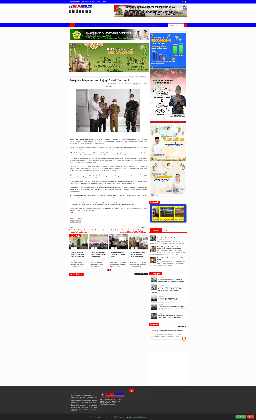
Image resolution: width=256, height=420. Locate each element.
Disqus (145, 274)
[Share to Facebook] (80, 243)
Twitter (182, 1)
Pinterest (79, 221)
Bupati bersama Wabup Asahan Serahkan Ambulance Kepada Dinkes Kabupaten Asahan (138, 256)
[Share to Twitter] (83, 243)
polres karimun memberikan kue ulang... (171, 330)
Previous (70, 242)
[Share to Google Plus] (85, 243)
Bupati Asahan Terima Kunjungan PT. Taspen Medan (118, 254)
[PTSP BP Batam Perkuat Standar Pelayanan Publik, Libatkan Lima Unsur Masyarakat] (154, 316)
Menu (104, 1)
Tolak (250, 417)
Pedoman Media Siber (88, 1)
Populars (156, 230)
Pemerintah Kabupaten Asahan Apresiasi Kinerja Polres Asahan (98, 254)
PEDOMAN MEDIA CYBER (139, 395)
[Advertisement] (168, 369)
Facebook (185, 1)
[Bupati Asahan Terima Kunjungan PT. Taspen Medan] (118, 241)
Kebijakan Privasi (137, 399)
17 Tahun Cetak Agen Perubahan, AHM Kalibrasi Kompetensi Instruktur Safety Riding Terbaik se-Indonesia (171, 308)
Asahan (74, 77)
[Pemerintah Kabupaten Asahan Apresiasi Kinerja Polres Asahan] (98, 241)
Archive (168, 231)
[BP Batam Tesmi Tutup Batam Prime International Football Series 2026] (154, 298)
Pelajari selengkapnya (140, 417)
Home (72, 25)
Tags (180, 231)
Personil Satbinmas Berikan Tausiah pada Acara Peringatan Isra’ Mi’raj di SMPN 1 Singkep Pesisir (78, 256)
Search (185, 25)
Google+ (77, 221)
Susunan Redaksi (75, 1)
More (98, 1)
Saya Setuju (240, 417)
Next (146, 242)
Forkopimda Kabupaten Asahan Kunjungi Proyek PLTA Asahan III (99, 80)
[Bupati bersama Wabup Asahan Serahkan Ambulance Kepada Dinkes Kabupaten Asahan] (138, 241)
